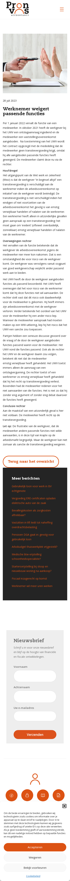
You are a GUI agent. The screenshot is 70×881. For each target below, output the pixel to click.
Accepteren (35, 847)
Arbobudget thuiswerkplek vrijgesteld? (34, 546)
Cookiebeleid (33, 876)
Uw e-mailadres (24, 708)
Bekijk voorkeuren (35, 867)
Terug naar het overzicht (31, 461)
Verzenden (35, 734)
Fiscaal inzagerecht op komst (29, 578)
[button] (64, 806)
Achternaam (22, 687)
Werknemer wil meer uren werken (32, 586)
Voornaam (20, 666)
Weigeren (35, 857)
